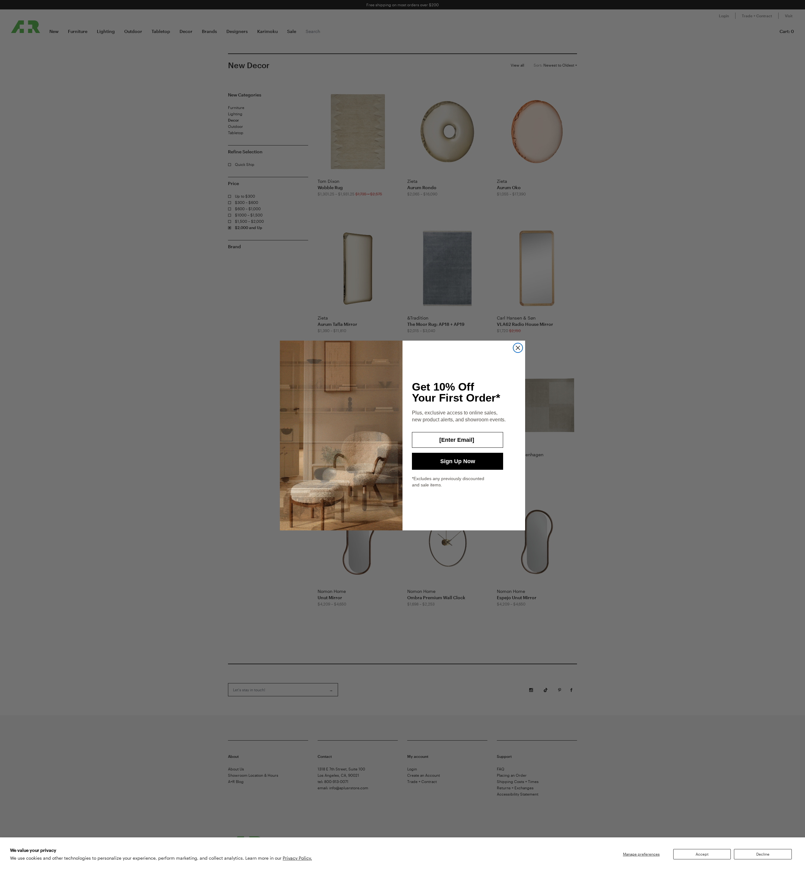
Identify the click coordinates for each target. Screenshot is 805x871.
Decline (762, 854)
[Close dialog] (518, 348)
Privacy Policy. (297, 858)
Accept (702, 854)
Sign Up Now (457, 461)
